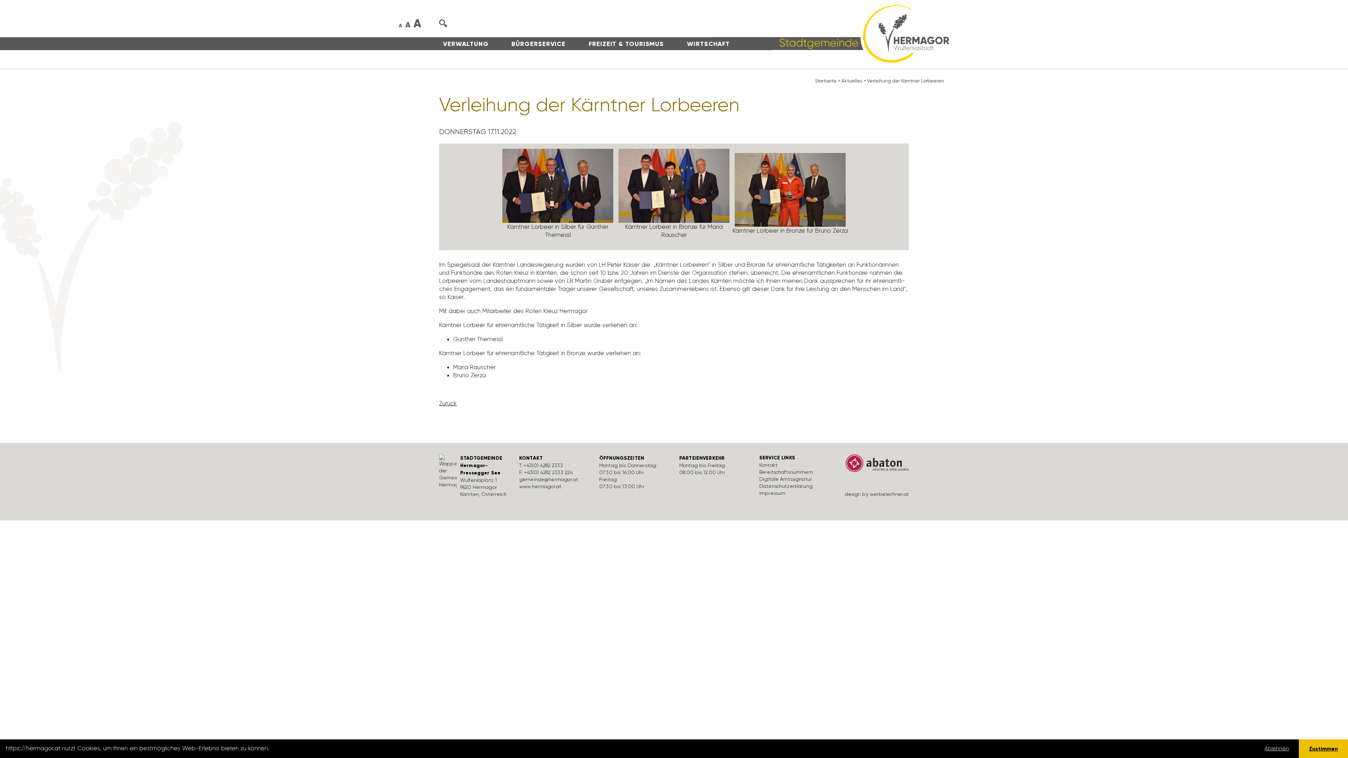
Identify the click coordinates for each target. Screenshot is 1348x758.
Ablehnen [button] (1276, 748)
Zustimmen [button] (1323, 748)
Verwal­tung (465, 44)
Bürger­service (538, 44)
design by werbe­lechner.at (877, 494)
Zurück (448, 403)
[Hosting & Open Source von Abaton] (874, 465)
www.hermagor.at (540, 486)
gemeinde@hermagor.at (548, 479)
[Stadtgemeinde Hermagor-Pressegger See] (831, 33)
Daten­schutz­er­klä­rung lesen (310, 748)
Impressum (772, 493)
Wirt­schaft (708, 44)
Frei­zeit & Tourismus (626, 44)
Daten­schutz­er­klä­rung (786, 486)
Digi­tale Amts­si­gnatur (785, 479)
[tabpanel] (558, 197)
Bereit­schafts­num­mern (786, 472)
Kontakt (768, 465)
